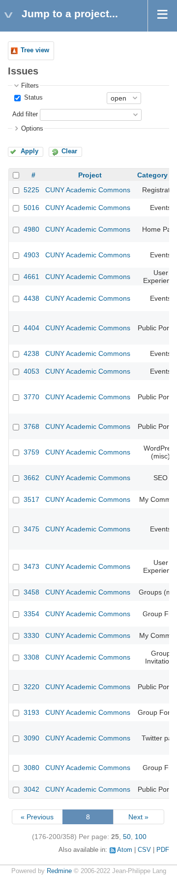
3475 (31, 529)
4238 (31, 353)
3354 (31, 614)
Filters (30, 85)
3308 (31, 657)
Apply (29, 151)
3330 (31, 635)
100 (141, 837)
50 (127, 837)
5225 (31, 190)
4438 (31, 298)
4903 (31, 255)
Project (90, 175)
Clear (69, 151)
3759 (31, 452)
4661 (31, 277)
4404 (31, 328)
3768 (31, 426)
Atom (124, 849)
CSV (144, 849)
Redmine (59, 871)
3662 (31, 478)
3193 (31, 712)
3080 (31, 768)
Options (32, 128)
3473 (31, 566)
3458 (31, 592)
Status (32, 97)
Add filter (25, 114)
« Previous (37, 817)
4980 (31, 229)
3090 (31, 738)
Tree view (35, 50)
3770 (31, 397)
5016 (31, 207)
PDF (162, 849)
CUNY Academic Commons (87, 190)
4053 (31, 371)
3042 (31, 789)
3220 (31, 687)
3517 (31, 499)
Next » (138, 817)
